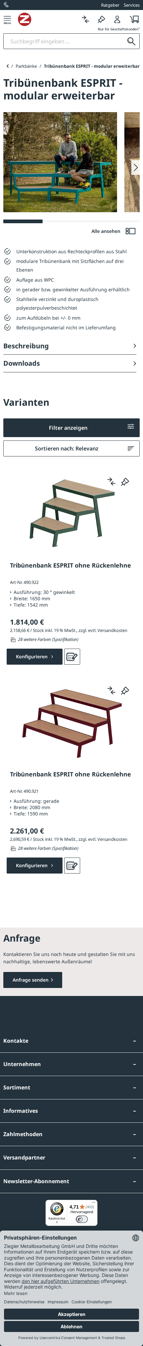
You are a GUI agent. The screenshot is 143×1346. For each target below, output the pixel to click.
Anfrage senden (31, 980)
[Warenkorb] (132, 19)
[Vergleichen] (85, 19)
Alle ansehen (106, 231)
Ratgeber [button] (110, 5)
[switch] (82, 1219)
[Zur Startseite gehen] (47, 19)
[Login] (117, 19)
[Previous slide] (7, 66)
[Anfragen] (72, 657)
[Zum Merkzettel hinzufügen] (125, 481)
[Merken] (101, 19)
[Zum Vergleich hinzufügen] (111, 481)
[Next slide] (135, 167)
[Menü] (7, 19)
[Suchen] (131, 41)
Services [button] (132, 5)
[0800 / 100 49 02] (6, 5)
